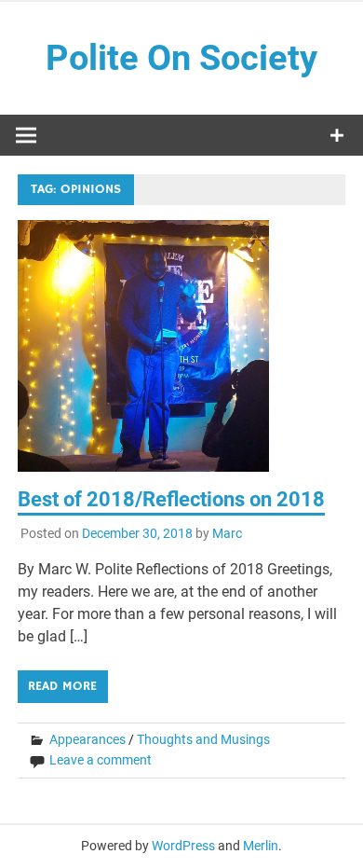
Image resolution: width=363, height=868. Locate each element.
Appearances (87, 739)
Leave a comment (100, 759)
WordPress (183, 845)
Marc (227, 533)
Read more (62, 686)
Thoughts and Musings (203, 739)
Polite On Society (181, 57)
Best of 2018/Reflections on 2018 (171, 499)
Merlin (260, 845)
